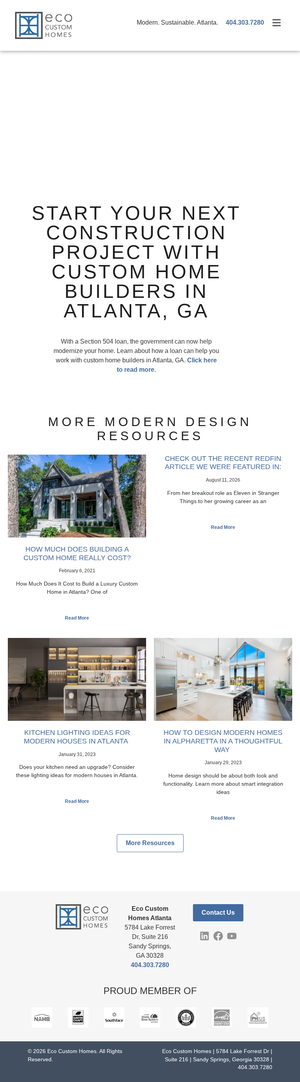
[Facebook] (218, 936)
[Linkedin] (204, 936)
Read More (77, 618)
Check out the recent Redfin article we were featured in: (223, 463)
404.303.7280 (150, 965)
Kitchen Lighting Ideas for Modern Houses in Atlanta (77, 737)
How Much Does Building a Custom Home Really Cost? (77, 553)
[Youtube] (232, 936)
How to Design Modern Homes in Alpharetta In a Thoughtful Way (223, 741)
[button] (150, 843)
